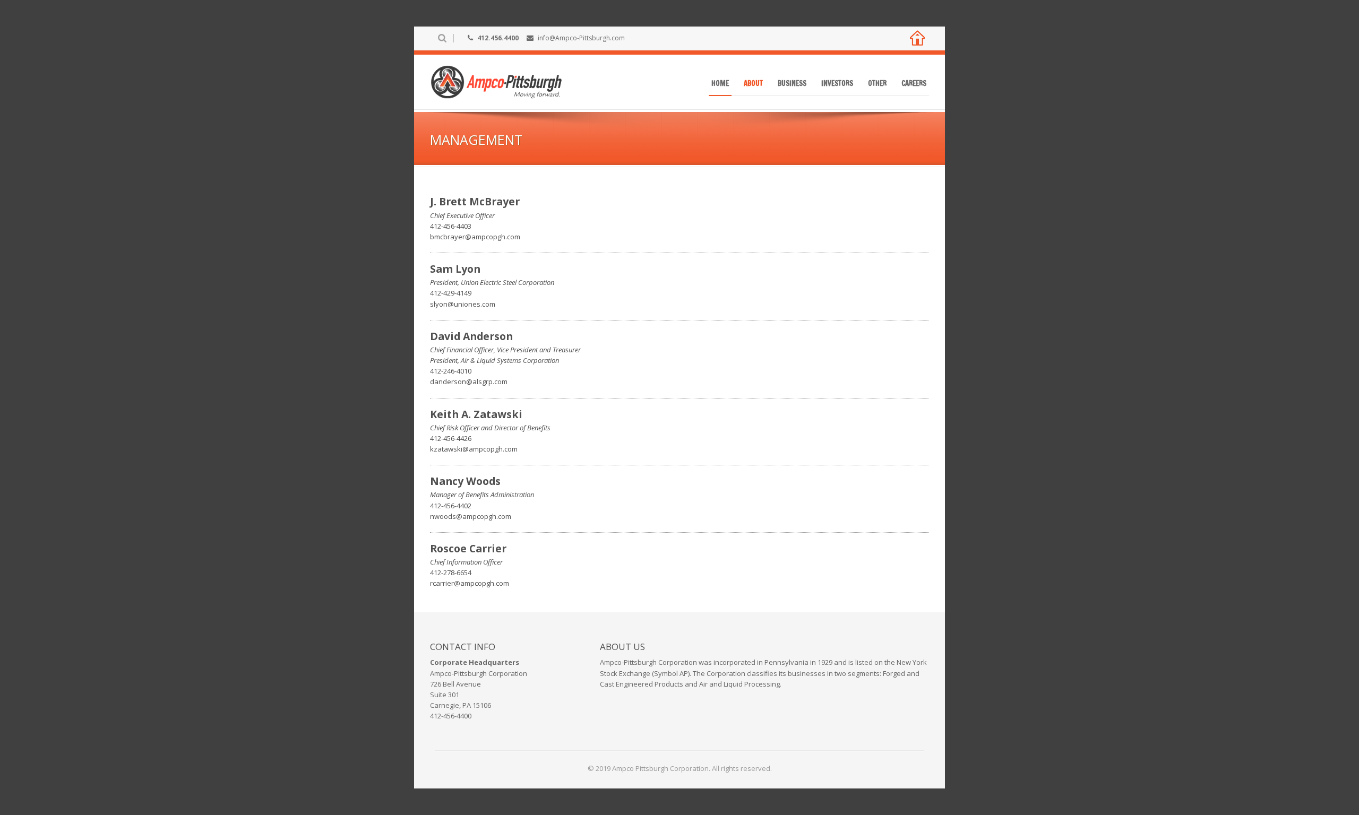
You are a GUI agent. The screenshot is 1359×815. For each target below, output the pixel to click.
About (753, 83)
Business (792, 83)
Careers (913, 83)
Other (877, 83)
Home (720, 83)
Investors (837, 83)
